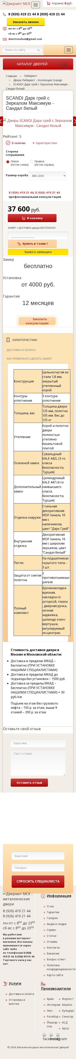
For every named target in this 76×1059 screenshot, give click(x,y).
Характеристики (24, 340)
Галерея (52, 918)
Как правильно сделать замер (29, 358)
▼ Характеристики (44, 143)
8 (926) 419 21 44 (22, 14)
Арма (50, 999)
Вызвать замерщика (43, 29)
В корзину (35, 218)
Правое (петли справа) (44, 163)
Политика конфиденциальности (61, 967)
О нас (50, 906)
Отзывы (52, 941)
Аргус (65, 1028)
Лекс (50, 1010)
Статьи (51, 936)
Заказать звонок (26, 22)
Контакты (53, 947)
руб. (62, 3)
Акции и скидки (56, 924)
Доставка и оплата (21, 350)
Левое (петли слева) (20, 163)
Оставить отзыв (29, 782)
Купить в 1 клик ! (35, 243)
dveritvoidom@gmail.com (25, 39)
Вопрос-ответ (56, 959)
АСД (64, 1022)
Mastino (67, 1005)
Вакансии (53, 953)
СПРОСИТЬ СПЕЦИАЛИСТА (38, 881)
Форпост (68, 999)
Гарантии (53, 912)
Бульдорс (68, 1010)
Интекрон (53, 1005)
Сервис (51, 930)
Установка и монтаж (17, 1002)
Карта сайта (55, 975)
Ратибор (52, 1016)
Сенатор (67, 1016)
